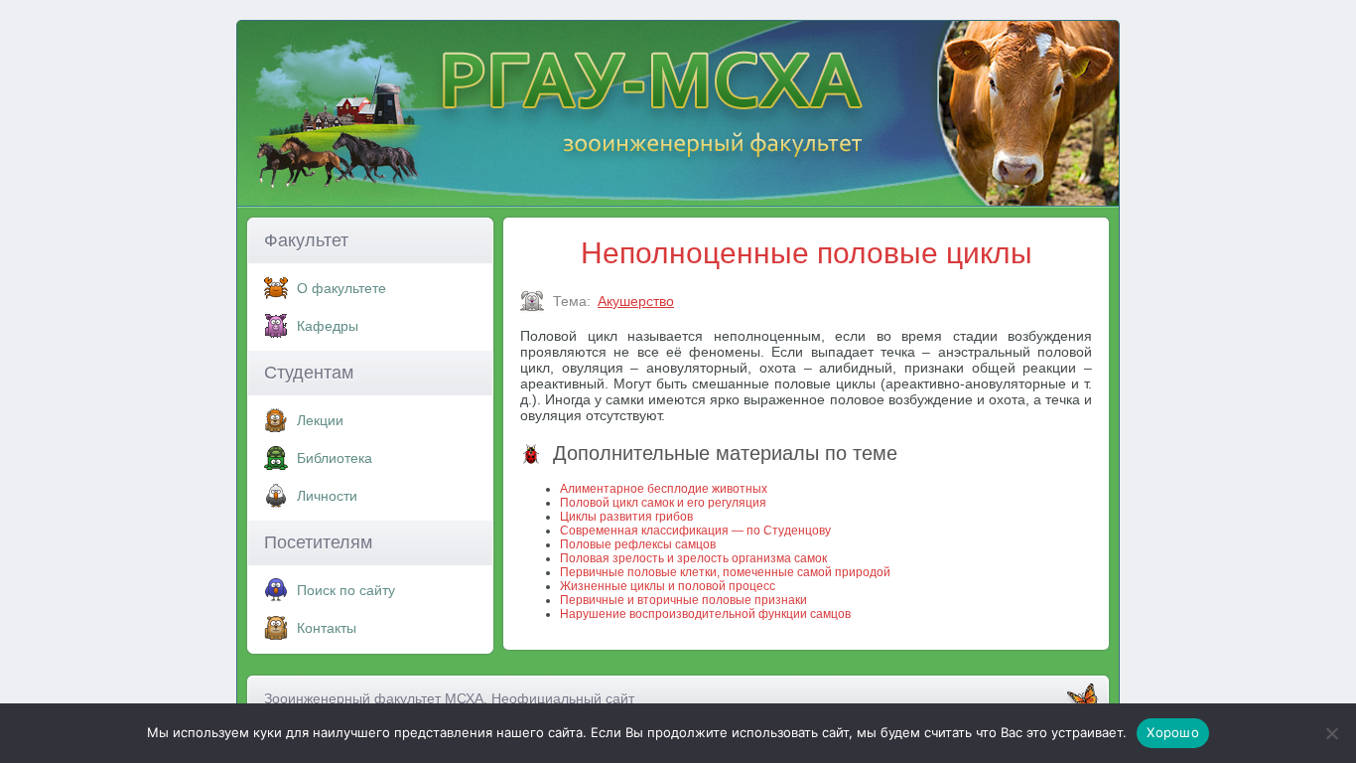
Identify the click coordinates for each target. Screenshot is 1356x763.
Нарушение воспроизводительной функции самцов (705, 614)
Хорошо (1173, 732)
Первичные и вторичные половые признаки (683, 600)
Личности (327, 496)
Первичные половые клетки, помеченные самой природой (725, 572)
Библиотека (334, 458)
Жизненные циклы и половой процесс (667, 586)
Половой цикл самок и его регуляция (663, 503)
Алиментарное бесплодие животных (663, 489)
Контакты (326, 628)
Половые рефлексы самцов (638, 544)
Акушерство (636, 301)
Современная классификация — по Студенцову (695, 530)
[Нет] (1331, 733)
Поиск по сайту (346, 590)
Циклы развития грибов (626, 517)
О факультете (341, 288)
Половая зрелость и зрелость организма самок (693, 558)
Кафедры (327, 326)
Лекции (320, 420)
